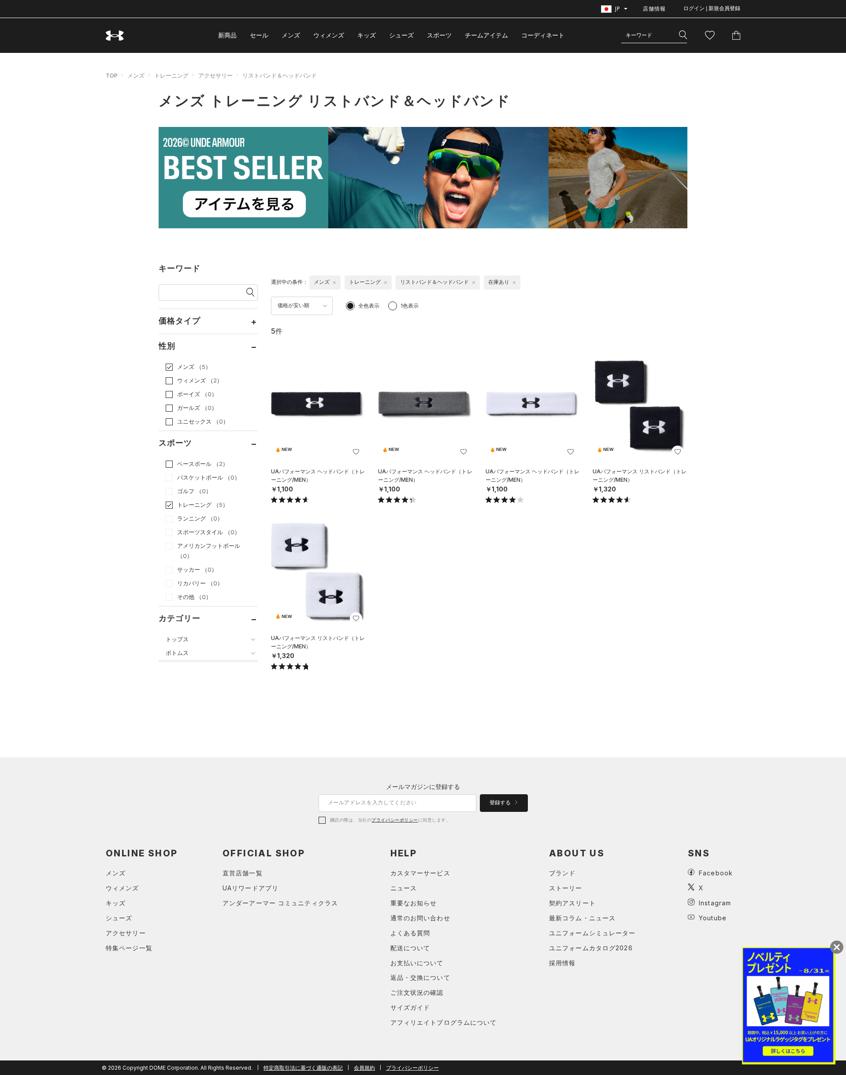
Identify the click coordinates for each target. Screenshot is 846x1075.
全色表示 (368, 305)
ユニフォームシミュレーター (592, 933)
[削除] (334, 282)
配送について (410, 948)
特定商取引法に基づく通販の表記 (303, 1067)
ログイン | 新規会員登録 (711, 8)
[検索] (683, 35)
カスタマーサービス (420, 873)
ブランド (562, 873)
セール (259, 35)
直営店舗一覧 (243, 873)
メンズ (291, 35)
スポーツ (439, 35)
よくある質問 (410, 933)
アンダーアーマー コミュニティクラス (280, 903)
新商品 (227, 35)
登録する (501, 803)
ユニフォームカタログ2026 (591, 948)
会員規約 (364, 1067)
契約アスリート (572, 903)
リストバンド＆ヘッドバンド (279, 75)
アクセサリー (215, 75)
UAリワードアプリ (250, 888)
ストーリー (566, 888)
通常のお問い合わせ (420, 918)
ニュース (403, 888)
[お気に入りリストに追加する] (356, 452)
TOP (112, 75)
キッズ (366, 35)
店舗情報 (654, 8)
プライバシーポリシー (394, 819)
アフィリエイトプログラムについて (443, 1022)
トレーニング (171, 75)
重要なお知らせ (413, 903)
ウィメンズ (328, 35)
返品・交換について (420, 977)
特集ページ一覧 (129, 948)
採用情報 (562, 963)
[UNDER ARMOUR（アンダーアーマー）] (115, 35)
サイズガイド (410, 1007)
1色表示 (410, 305)
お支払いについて (417, 963)
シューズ (401, 35)
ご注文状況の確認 (417, 992)
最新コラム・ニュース (582, 918)
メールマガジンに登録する (423, 786)
